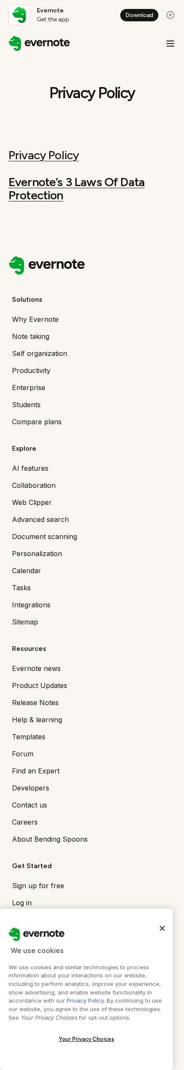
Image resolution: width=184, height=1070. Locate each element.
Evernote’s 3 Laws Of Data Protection (77, 188)
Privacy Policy (44, 155)
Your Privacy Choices (86, 1039)
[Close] (162, 928)
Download (139, 15)
